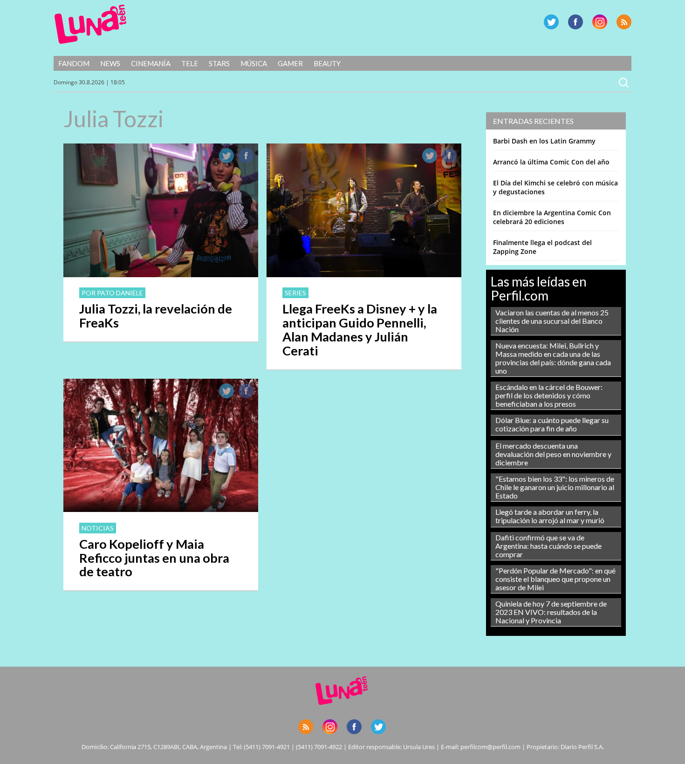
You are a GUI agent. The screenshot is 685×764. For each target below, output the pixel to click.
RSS (623, 21)
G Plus (599, 21)
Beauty (327, 63)
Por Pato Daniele (112, 293)
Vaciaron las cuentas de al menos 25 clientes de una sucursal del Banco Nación (552, 321)
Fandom (73, 63)
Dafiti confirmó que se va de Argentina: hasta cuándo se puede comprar (548, 546)
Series (295, 293)
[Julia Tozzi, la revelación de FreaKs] (160, 274)
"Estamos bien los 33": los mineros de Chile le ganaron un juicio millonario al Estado (554, 487)
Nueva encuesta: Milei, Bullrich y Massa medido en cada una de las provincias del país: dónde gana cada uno (553, 358)
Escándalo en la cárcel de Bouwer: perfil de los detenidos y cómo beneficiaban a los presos (549, 395)
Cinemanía (151, 63)
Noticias (98, 528)
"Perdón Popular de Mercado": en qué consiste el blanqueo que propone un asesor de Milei (555, 579)
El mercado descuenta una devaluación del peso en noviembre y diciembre (553, 454)
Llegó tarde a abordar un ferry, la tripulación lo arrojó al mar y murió (549, 516)
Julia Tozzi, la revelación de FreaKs (155, 315)
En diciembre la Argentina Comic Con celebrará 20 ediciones (552, 217)
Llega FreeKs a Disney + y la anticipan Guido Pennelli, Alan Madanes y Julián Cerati (359, 329)
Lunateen (91, 24)
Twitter (551, 21)
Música (253, 63)
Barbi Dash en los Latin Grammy (544, 140)
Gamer (290, 63)
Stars (219, 63)
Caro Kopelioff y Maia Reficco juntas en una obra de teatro (154, 558)
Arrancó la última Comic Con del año (551, 161)
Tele (189, 63)
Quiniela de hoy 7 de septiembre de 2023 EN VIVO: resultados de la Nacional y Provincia (551, 612)
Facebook (575, 21)
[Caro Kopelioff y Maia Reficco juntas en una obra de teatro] (160, 509)
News (110, 63)
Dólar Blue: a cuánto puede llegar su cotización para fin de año (552, 424)
